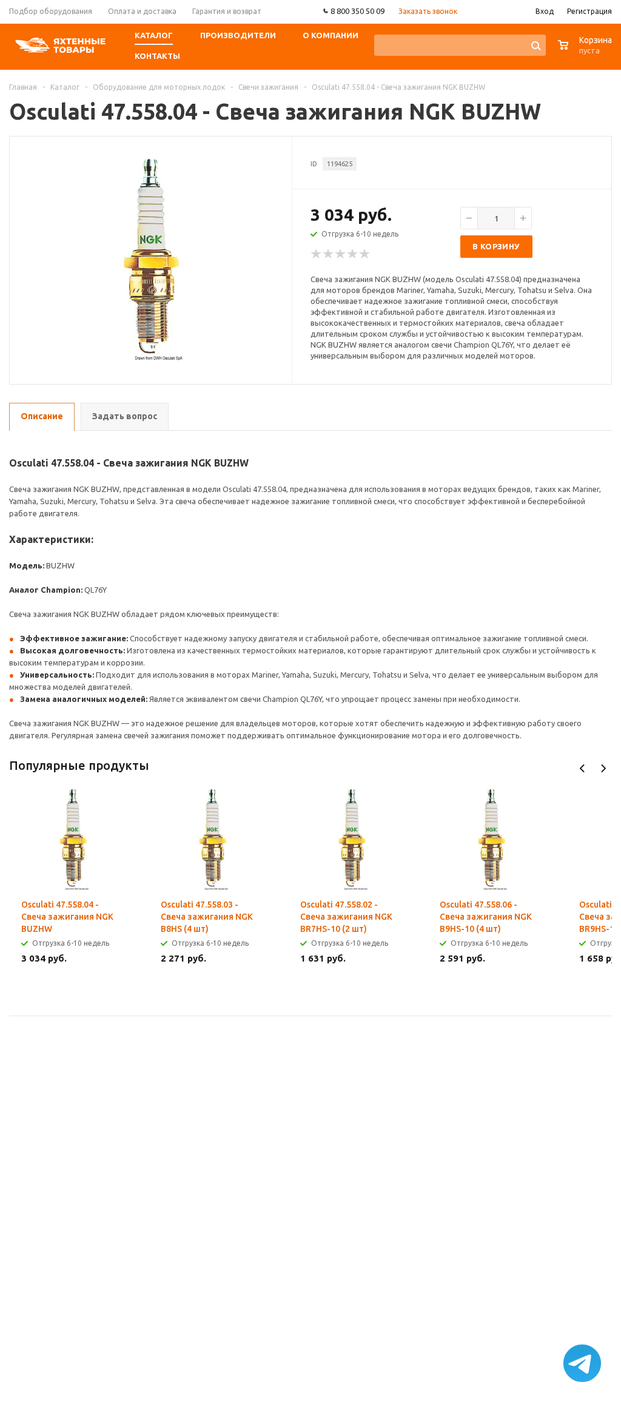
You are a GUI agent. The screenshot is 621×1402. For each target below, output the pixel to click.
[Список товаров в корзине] (586, 51)
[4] (353, 254)
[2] (329, 254)
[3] (341, 254)
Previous (582, 768)
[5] (365, 254)
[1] (316, 254)
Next (603, 768)
